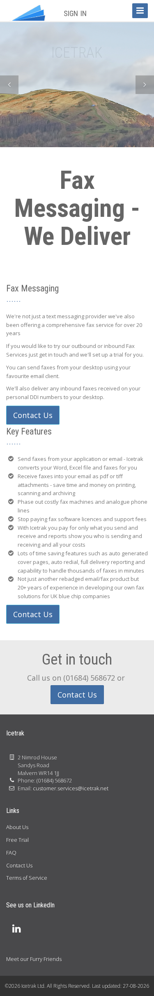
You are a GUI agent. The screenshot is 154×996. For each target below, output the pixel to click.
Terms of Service (26, 877)
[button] (9, 84)
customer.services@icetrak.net (70, 788)
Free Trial (17, 839)
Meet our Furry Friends (34, 959)
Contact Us (33, 415)
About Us (17, 827)
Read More (77, 117)
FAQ (11, 852)
